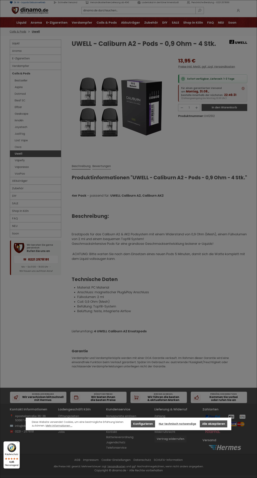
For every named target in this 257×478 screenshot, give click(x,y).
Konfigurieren (143, 424)
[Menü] (18, 443)
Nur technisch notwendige (177, 424)
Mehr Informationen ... (59, 425)
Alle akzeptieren (213, 424)
